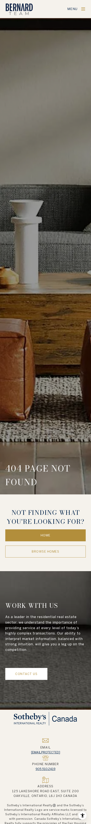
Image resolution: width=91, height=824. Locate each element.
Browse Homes (45, 551)
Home (46, 535)
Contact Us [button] (26, 674)
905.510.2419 (45, 769)
